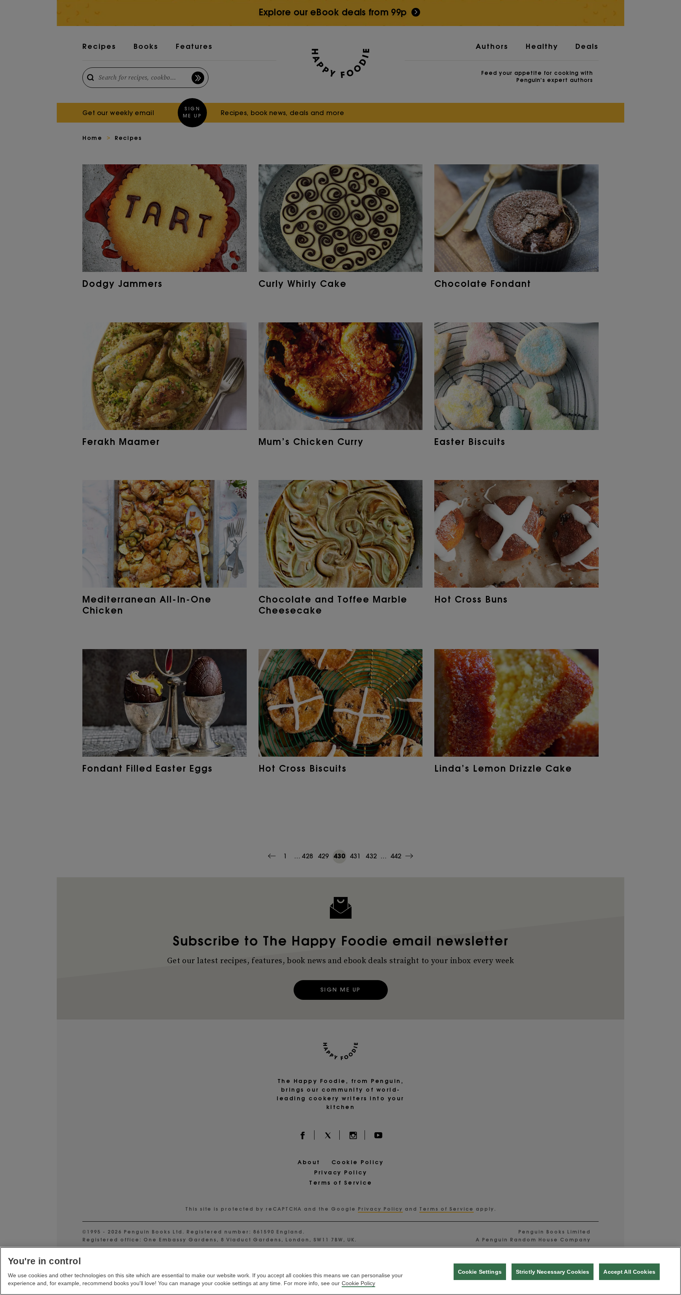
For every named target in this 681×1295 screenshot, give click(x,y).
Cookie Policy (358, 1283)
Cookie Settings (480, 1272)
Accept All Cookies (629, 1272)
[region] (340, 1271)
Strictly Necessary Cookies (553, 1272)
